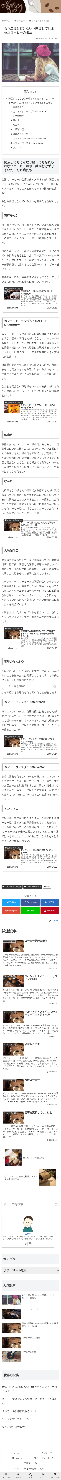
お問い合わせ (16, 1458)
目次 (26, 91)
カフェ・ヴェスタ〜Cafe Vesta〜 (29, 143)
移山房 (16, 120)
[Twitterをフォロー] (26, 1244)
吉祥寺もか (18, 107)
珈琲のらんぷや (20, 134)
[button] (56, 1204)
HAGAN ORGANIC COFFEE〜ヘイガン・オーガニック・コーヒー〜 (29, 1389)
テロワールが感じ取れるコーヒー (21, 1411)
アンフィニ (18, 147)
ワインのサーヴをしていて (17, 1419)
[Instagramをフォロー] (30, 1244)
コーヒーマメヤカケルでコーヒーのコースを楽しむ (29, 1401)
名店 (48, 886)
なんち (16, 125)
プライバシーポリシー (45, 1458)
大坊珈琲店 (18, 129)
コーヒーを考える (33, 886)
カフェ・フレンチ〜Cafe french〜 (29, 138)
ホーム (16, 1453)
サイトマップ (45, 1453)
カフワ (28, 1234)
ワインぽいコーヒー (13, 1426)
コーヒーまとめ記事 (13, 886)
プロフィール (30, 1463)
